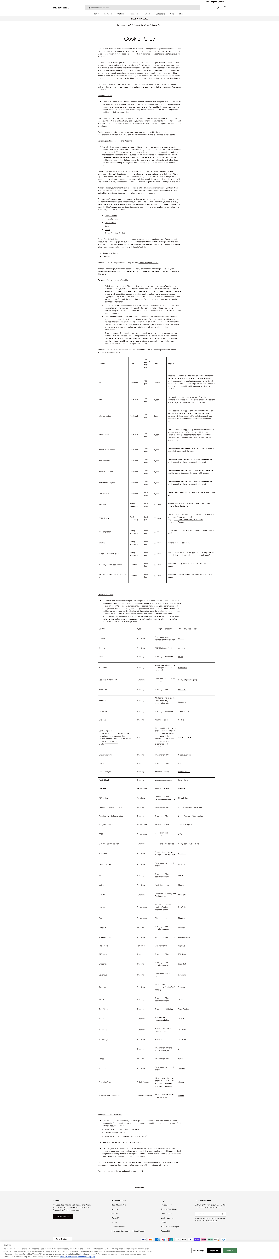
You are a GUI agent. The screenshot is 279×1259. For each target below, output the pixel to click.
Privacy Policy (212, 1220)
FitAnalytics (183, 798)
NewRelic (182, 907)
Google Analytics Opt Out (115, 233)
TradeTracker (183, 1009)
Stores (114, 1222)
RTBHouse (182, 954)
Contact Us (115, 1218)
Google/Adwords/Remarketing (190, 816)
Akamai (181, 1082)
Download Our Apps (63, 1216)
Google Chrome (111, 216)
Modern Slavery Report (170, 1227)
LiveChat (181, 864)
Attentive (181, 648)
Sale (172, 14)
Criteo (180, 763)
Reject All (214, 1250)
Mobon (181, 885)
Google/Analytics (185, 824)
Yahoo (180, 1059)
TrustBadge (182, 1039)
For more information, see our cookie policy (77, 1257)
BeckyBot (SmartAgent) (187, 680)
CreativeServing (184, 755)
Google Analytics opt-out (148, 263)
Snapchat (182, 964)
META (180, 875)
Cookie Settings (167, 1218)
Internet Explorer (111, 219)
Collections (160, 14)
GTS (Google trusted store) (189, 844)
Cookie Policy (157, 25)
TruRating (182, 1030)
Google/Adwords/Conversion (190, 808)
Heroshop (182, 853)
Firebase (181, 788)
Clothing (120, 14)
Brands (148, 14)
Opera (107, 229)
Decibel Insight (184, 771)
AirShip (181, 638)
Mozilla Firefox (110, 223)
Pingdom (181, 918)
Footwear (108, 14)
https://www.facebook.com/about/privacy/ (122, 1129)
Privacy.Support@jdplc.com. (157, 1165)
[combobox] (142, 7)
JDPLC (164, 1222)
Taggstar (181, 987)
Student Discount (118, 1227)
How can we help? (124, 25)
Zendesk (181, 1068)
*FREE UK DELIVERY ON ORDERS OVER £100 (139, 19)
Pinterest (181, 928)
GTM (180, 834)
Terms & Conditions (141, 25)
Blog (181, 14)
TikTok (180, 999)
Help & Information (118, 1205)
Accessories (135, 14)
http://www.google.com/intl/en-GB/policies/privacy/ (126, 1136)
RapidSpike (182, 946)
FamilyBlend (183, 780)
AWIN (180, 656)
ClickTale (181, 720)
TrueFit (181, 1019)
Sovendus (182, 975)
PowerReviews (184, 937)
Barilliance (182, 667)
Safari (107, 226)
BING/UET (182, 689)
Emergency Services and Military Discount (128, 1231)
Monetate (182, 895)
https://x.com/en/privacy (115, 1133)
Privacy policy (166, 1205)
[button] (224, 7)
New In (96, 14)
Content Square (184, 737)
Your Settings (198, 1250)
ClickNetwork (183, 711)
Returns (114, 1213)
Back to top (139, 1187)
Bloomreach (183, 702)
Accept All (229, 1250)
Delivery (114, 1209)
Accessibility (166, 1231)
